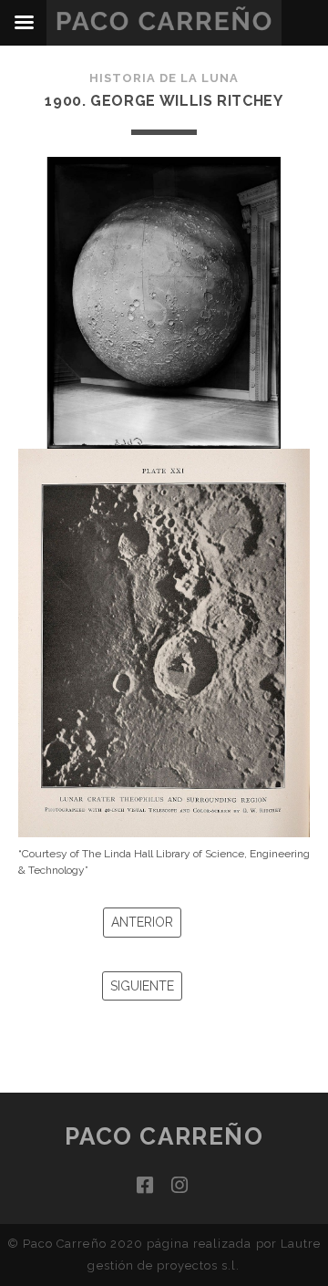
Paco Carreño (164, 1136)
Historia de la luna (164, 78)
